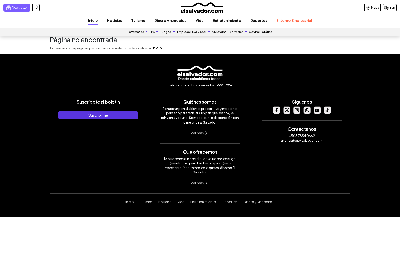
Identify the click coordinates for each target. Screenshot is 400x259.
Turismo (138, 20)
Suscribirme (98, 115)
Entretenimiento (227, 20)
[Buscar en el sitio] (36, 7)
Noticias (114, 20)
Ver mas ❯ (199, 133)
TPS (152, 32)
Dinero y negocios (170, 20)
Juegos (165, 32)
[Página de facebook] (276, 112)
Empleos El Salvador (191, 32)
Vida (199, 20)
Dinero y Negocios (258, 202)
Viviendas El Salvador (227, 32)
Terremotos (136, 32)
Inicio (93, 20)
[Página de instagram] (296, 112)
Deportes (258, 20)
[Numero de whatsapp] (307, 112)
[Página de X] (286, 112)
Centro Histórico (261, 32)
